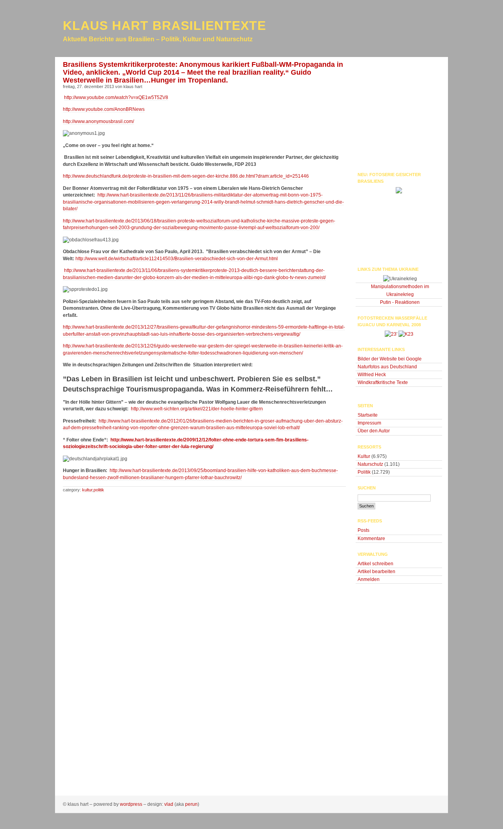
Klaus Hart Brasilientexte (164, 25)
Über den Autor (374, 431)
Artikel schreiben (375, 563)
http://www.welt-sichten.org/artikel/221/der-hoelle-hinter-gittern (197, 409)
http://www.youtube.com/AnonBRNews (104, 109)
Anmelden (369, 579)
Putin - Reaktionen (400, 302)
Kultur (87, 489)
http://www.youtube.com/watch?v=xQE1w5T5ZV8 (116, 97)
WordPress (131, 804)
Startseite (368, 415)
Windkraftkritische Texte (383, 382)
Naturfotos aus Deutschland (387, 366)
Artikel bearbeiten (376, 571)
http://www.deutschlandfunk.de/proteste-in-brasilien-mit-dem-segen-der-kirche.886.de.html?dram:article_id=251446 (186, 176)
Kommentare (371, 538)
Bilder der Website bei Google (390, 359)
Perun (191, 804)
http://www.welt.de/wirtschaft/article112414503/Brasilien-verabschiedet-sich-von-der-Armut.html (176, 258)
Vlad (168, 804)
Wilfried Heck (372, 374)
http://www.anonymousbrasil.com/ (98, 121)
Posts (363, 530)
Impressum (369, 423)
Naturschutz (370, 464)
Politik (99, 489)
